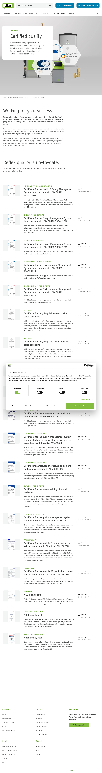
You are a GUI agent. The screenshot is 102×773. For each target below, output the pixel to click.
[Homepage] (8, 6)
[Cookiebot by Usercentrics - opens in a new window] (85, 365)
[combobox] (34, 5)
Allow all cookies (80, 406)
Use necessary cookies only (22, 406)
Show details (85, 399)
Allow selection (51, 406)
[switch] (40, 392)
